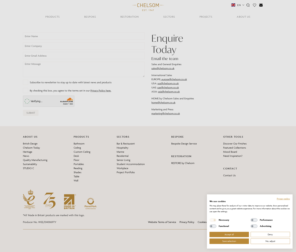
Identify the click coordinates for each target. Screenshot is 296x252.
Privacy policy (283, 198)
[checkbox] (212, 220)
